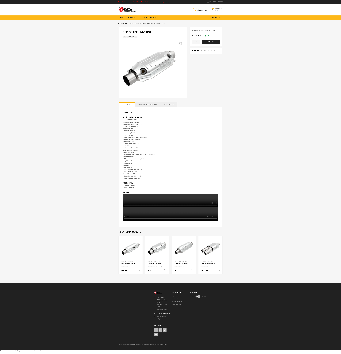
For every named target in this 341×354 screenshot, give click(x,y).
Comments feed (177, 302)
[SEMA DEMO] (127, 11)
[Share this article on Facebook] (201, 51)
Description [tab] (127, 105)
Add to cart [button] (139, 270)
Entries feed (175, 299)
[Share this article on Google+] (208, 51)
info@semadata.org (163, 313)
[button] (180, 43)
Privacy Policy (163, 344)
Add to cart (210, 41)
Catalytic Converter (134, 23)
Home (122, 17)
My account (216, 17)
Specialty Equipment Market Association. (138, 344)
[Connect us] (156, 330)
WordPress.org (176, 304)
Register (220, 1)
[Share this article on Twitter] (204, 51)
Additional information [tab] (148, 105)
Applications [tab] (169, 105)
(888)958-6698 (201, 11)
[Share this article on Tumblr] (214, 51)
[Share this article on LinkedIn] (211, 51)
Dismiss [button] (46, 351)
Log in (174, 296)
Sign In (215, 1)
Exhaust (125, 23)
